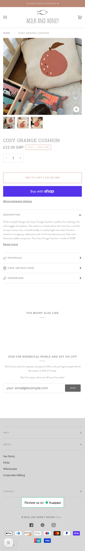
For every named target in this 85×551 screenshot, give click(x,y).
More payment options (17, 201)
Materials (15, 257)
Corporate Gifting (14, 475)
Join (73, 388)
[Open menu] (9, 17)
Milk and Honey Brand (39, 517)
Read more (10, 244)
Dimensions (16, 278)
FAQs (6, 462)
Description (11, 214)
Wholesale (10, 469)
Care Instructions (21, 268)
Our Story (9, 456)
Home (6, 32)
